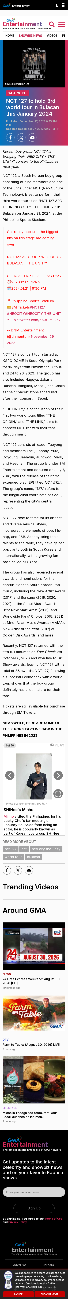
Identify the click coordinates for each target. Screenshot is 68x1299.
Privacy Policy (17, 1222)
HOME (9, 35)
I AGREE (18, 1294)
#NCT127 (37, 307)
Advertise (20, 1265)
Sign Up (34, 1208)
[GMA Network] (7, 4)
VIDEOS (52, 35)
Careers (48, 1265)
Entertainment (21, 5)
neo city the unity (46, 849)
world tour (13, 857)
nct (24, 849)
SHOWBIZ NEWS (30, 35)
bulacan (33, 857)
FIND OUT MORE (50, 1294)
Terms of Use (53, 1218)
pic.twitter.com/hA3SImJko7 (37, 320)
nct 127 (10, 849)
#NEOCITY (16, 314)
